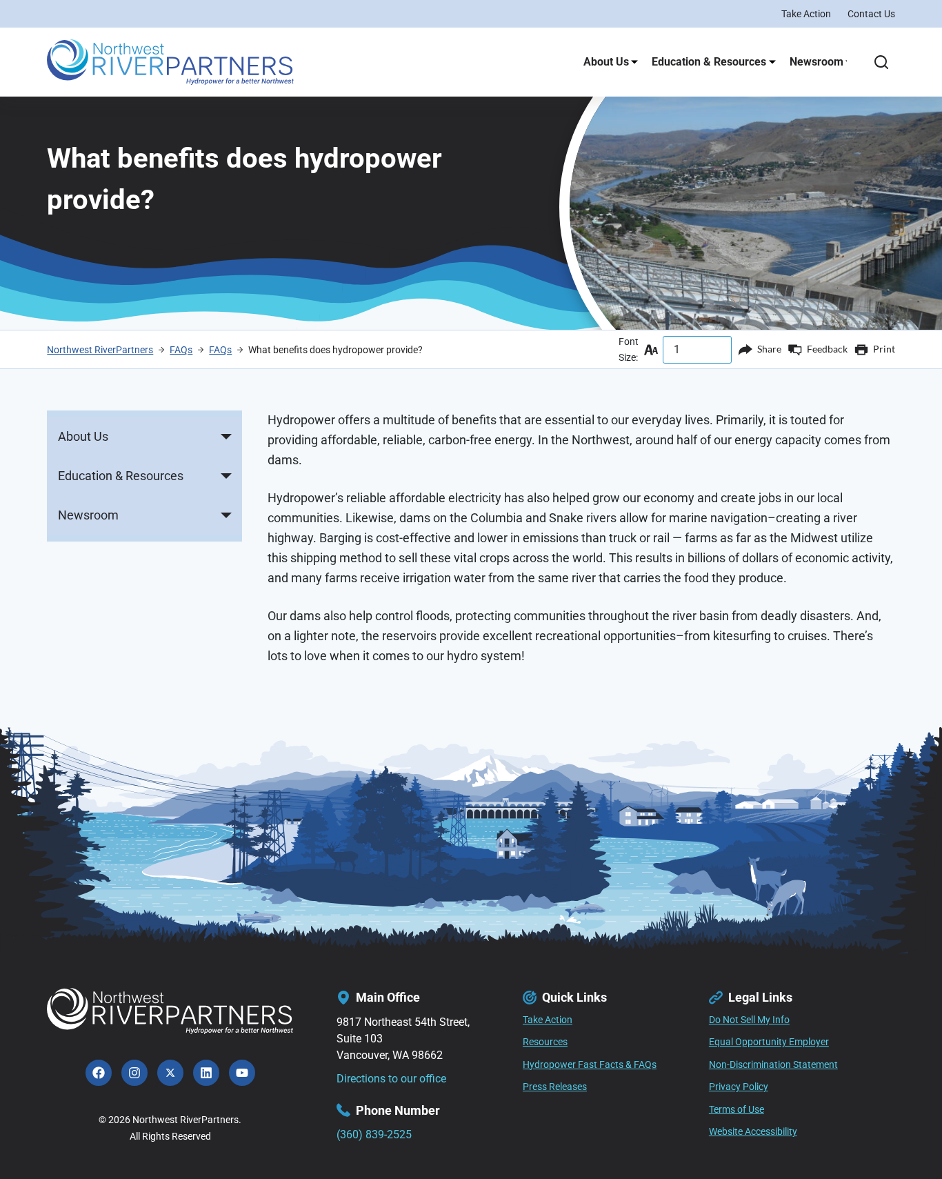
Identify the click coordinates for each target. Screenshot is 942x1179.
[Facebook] (98, 1072)
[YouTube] (242, 1072)
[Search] (881, 62)
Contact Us (871, 13)
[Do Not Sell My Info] (749, 1020)
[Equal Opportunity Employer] (769, 1042)
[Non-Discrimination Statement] (773, 1065)
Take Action (806, 13)
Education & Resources (709, 61)
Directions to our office (391, 1078)
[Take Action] (547, 1020)
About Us (606, 61)
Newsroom (816, 61)
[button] (226, 437)
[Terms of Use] (736, 1110)
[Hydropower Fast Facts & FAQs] (590, 1065)
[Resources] (545, 1042)
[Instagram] (134, 1072)
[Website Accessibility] (753, 1132)
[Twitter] (170, 1072)
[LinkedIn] (206, 1072)
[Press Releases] (555, 1087)
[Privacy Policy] (738, 1087)
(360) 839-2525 (374, 1134)
